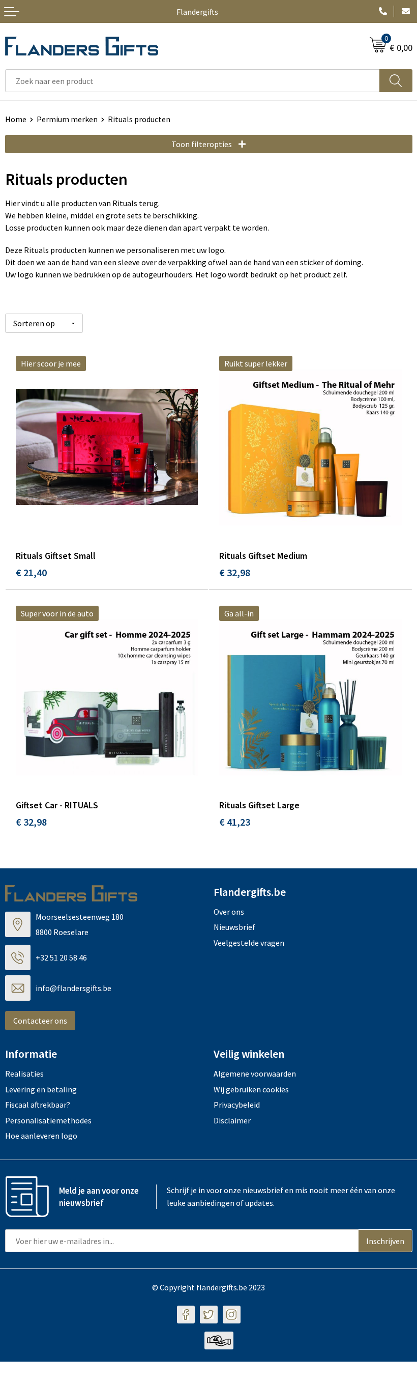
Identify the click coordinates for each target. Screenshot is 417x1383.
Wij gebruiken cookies (251, 1089)
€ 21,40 (31, 572)
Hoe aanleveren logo (41, 1136)
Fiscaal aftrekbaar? (37, 1104)
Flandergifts (197, 12)
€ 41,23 (234, 821)
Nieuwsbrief (234, 927)
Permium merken (67, 119)
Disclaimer (232, 1120)
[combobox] (192, 80)
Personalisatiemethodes (48, 1120)
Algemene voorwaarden (255, 1073)
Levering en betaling (41, 1089)
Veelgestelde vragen (249, 943)
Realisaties (24, 1073)
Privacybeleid (237, 1104)
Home (15, 119)
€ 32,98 (234, 572)
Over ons (229, 912)
